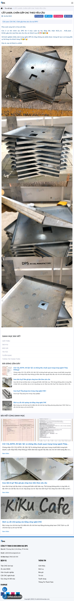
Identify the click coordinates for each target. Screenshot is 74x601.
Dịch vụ (5, 344)
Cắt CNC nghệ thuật (8, 575)
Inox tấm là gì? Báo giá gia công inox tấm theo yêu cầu (31, 379)
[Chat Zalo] (4, 589)
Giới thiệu (6, 341)
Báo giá (5, 348)
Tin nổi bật (8, 8)
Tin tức (5, 352)
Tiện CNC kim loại (7, 566)
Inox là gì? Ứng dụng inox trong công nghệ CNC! (29, 391)
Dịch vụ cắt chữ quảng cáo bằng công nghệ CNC (29, 402)
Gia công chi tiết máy (8, 579)
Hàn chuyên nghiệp (7, 572)
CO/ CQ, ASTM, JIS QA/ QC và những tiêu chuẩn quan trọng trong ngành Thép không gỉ (40, 369)
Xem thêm (5, 453)
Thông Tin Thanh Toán (11, 359)
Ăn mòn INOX (5, 569)
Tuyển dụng (7, 355)
